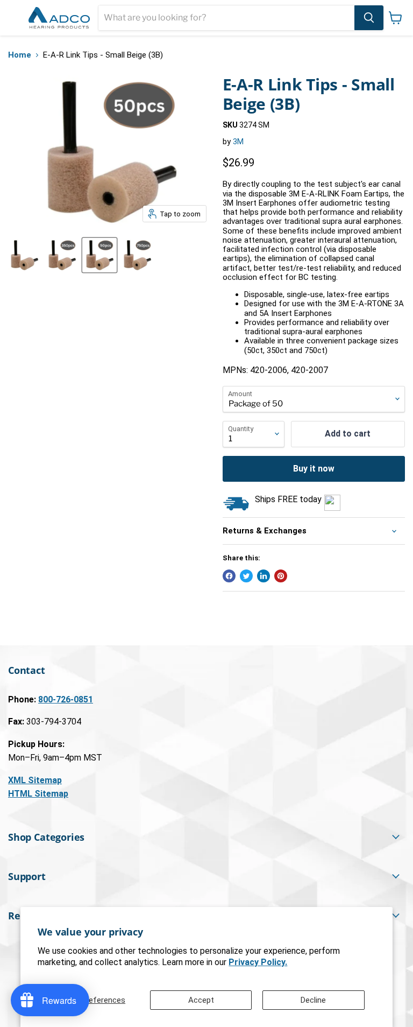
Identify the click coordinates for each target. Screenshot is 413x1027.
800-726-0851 (65, 699)
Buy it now (313, 468)
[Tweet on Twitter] (246, 575)
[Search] (368, 17)
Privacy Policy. (258, 962)
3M (238, 141)
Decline (313, 1000)
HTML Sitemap (38, 794)
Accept (201, 1000)
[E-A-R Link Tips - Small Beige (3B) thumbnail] (24, 255)
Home (19, 55)
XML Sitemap (35, 780)
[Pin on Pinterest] (280, 575)
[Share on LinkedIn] (263, 575)
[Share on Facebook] (229, 575)
